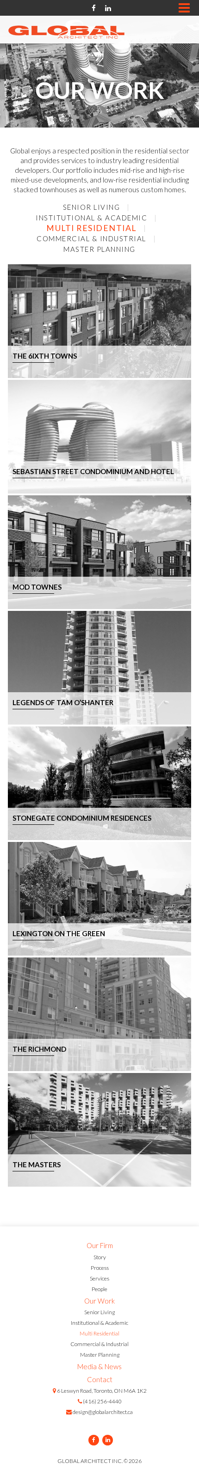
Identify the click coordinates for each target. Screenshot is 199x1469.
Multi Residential (91, 228)
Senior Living (91, 207)
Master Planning (99, 249)
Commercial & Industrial (91, 238)
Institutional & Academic (91, 217)
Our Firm (100, 1245)
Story (99, 1257)
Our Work (99, 1301)
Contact (99, 1379)
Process (100, 1267)
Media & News (99, 1366)
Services (99, 1278)
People (99, 1289)
